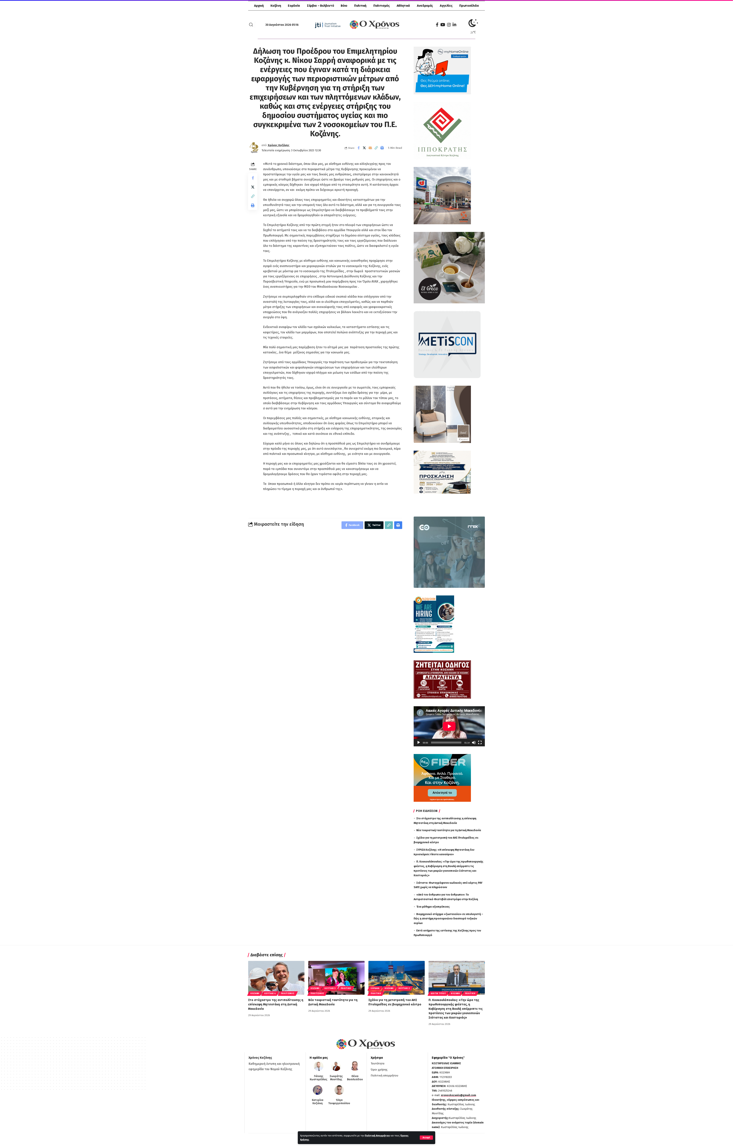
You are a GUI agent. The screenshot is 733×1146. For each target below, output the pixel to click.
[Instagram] (449, 24)
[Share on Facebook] (358, 148)
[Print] (382, 148)
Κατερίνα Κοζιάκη (317, 1102)
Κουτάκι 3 (330, 988)
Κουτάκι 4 (270, 993)
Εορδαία (375, 988)
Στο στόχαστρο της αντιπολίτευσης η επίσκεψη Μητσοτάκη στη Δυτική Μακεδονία (275, 1004)
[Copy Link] (376, 148)
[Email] (370, 148)
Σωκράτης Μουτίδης (336, 1078)
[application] (449, 726)
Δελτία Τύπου (438, 993)
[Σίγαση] (474, 742)
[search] (251, 24)
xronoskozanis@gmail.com (458, 1095)
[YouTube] (442, 24)
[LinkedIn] (454, 24)
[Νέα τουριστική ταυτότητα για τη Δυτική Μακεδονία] (336, 978)
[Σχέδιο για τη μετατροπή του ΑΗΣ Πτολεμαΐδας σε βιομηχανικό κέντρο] (396, 978)
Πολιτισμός (288, 993)
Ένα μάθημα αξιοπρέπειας (433, 906)
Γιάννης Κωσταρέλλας (318, 1078)
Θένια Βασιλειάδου (355, 1078)
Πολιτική (346, 988)
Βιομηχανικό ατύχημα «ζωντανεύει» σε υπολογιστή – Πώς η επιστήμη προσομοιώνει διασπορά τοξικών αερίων (448, 919)
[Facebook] (437, 24)
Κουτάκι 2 (404, 988)
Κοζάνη (254, 993)
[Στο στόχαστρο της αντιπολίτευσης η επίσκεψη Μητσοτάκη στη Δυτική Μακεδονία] (276, 978)
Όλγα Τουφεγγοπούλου (339, 1102)
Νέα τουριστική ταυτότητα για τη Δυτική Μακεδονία (448, 830)
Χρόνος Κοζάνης (278, 145)
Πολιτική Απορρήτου (377, 1135)
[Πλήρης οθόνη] (480, 742)
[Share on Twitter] (364, 148)
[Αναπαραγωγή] (419, 742)
